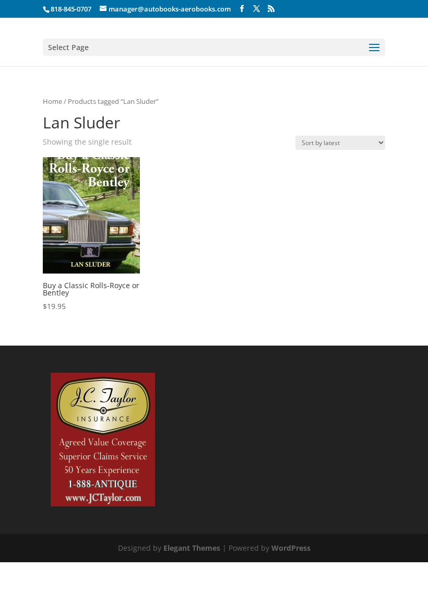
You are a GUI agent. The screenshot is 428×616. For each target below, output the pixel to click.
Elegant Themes (191, 548)
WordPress (291, 548)
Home (52, 101)
